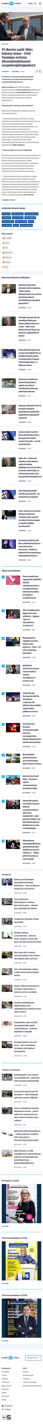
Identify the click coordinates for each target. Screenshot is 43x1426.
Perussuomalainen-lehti (32, 1386)
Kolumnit (5, 1396)
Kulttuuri (5, 1389)
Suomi (31, 222)
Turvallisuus (7, 225)
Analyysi (5, 1379)
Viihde (4, 1400)
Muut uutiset (6, 1386)
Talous (4, 1375)
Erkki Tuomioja (21, 222)
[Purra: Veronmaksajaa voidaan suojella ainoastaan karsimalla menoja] (7, 974)
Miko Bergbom (30, 218)
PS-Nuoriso (6, 218)
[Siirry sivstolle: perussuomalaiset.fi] (11, 1417)
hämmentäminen (31, 214)
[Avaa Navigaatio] (40, 3)
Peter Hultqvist (8, 222)
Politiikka (5, 71)
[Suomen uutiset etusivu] (11, 3)
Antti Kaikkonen (26, 225)
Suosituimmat (28, 1375)
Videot (4, 1393)
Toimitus (26, 1379)
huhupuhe (6, 214)
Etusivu (25, 1372)
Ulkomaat (5, 1382)
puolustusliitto (17, 214)
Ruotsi (16, 225)
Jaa (37, 71)
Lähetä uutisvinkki (30, 1382)
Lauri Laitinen (18, 218)
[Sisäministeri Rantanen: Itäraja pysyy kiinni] (7, 923)
